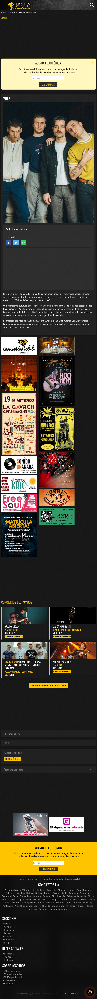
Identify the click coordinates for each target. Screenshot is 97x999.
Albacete (42, 890)
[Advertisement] (48, 38)
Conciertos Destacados (9, 12)
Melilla (32, 902)
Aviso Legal (9, 980)
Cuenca (46, 896)
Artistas (4, 18)
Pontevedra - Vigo (11, 905)
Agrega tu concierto (13, 769)
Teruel (82, 905)
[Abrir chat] (90, 992)
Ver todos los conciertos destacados (48, 685)
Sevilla (46, 905)
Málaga (24, 902)
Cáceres (56, 893)
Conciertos (9, 926)
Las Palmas (74, 899)
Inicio (7, 923)
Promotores (10, 939)
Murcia (41, 902)
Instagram (9, 960)
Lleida (91, 899)
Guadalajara (18, 899)
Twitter (7, 956)
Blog (6, 942)
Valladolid (43, 909)
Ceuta (15, 896)
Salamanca (26, 905)
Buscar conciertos (12, 734)
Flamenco (9, 930)
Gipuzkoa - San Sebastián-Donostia (69, 896)
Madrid (15, 902)
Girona (91, 896)
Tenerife (74, 905)
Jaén (45, 899)
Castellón (6, 896)
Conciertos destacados (16, 602)
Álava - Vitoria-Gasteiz (26, 890)
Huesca (37, 899)
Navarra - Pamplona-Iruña (58, 902)
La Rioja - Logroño (58, 899)
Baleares (10, 893)
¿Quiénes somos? (12, 970)
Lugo (7, 902)
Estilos (7, 743)
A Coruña (9, 890)
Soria (54, 905)
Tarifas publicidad (13, 977)
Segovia (38, 905)
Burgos (47, 893)
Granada (6, 899)
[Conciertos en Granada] (19, 5)
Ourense (77, 902)
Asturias (71, 890)
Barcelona (21, 893)
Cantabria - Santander (79, 893)
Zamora (53, 909)
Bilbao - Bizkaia (34, 893)
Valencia (33, 909)
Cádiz (64, 893)
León (83, 899)
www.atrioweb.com (72, 993)
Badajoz (87, 890)
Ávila (79, 890)
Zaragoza (63, 909)
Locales (7, 933)
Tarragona (63, 905)
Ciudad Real (25, 896)
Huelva (29, 899)
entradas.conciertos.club (27, 12)
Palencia (87, 902)
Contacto (8, 983)
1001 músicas (12, 759)
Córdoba (37, 896)
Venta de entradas (13, 974)
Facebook (9, 953)
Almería (61, 890)
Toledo (90, 905)
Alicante (52, 890)
